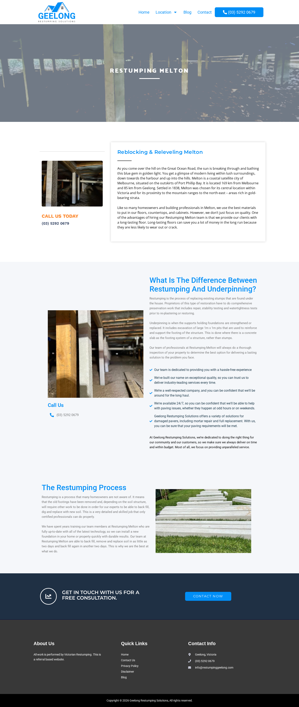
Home (144, 12)
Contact (205, 12)
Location (163, 12)
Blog (187, 12)
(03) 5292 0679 (55, 223)
